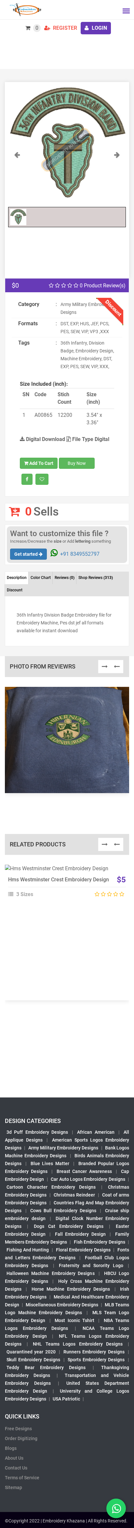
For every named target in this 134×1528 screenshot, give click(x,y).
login (98, 28)
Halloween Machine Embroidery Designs (51, 1273)
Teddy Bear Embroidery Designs (46, 1367)
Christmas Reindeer (74, 1194)
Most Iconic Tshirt (74, 1320)
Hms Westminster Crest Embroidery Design (58, 879)
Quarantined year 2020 (31, 1351)
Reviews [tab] (64, 577)
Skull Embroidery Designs (33, 1359)
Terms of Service (22, 1477)
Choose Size (64, 886)
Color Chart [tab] (41, 577)
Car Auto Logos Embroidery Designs (88, 1179)
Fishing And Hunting (28, 1249)
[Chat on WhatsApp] (116, 1508)
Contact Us (16, 1467)
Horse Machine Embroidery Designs (71, 1289)
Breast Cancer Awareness (84, 1171)
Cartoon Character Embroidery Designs (51, 1187)
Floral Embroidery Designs (83, 1249)
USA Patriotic (66, 1398)
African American (95, 1132)
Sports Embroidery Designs (96, 1359)
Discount (14, 590)
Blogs (11, 1448)
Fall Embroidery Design (80, 1234)
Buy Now (77, 463)
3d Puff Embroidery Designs (37, 1132)
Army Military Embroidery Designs (63, 1147)
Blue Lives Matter (50, 1163)
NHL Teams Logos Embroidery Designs (78, 1344)
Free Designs (18, 1428)
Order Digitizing (21, 1438)
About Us (14, 1458)
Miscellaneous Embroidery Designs (62, 1304)
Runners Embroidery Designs (94, 1351)
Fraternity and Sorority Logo (91, 1265)
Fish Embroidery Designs (99, 1242)
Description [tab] (17, 577)
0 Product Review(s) (102, 285)
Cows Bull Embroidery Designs (63, 1210)
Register (64, 28)
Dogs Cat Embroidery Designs (68, 1226)
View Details (64, 871)
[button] (17, 177)
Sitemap (13, 1487)
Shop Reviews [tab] (95, 577)
